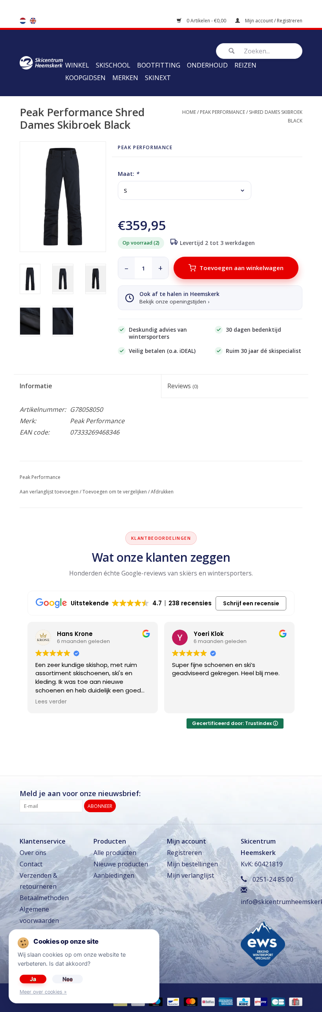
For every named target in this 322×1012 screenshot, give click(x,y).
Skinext (158, 77)
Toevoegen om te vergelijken (114, 491)
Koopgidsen (85, 77)
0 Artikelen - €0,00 (206, 20)
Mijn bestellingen (192, 864)
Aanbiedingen (113, 875)
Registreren (184, 852)
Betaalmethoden (44, 897)
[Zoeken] (231, 51)
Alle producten (114, 852)
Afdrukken (162, 491)
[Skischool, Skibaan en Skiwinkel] (41, 62)
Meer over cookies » (43, 992)
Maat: (128, 173)
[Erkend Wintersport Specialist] (263, 942)
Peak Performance (222, 112)
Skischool (113, 65)
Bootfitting (158, 65)
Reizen (245, 65)
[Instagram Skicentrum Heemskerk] (296, 793)
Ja (33, 978)
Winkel (77, 65)
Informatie (36, 386)
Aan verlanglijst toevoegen (49, 491)
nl (23, 21)
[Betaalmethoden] (172, 1001)
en (33, 21)
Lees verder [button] (51, 701)
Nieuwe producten (120, 864)
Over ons (33, 852)
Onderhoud (207, 65)
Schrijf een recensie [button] (251, 603)
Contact (31, 864)
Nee (67, 978)
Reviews (182, 386)
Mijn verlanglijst (190, 875)
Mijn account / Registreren (273, 20)
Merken (125, 77)
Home (189, 112)
